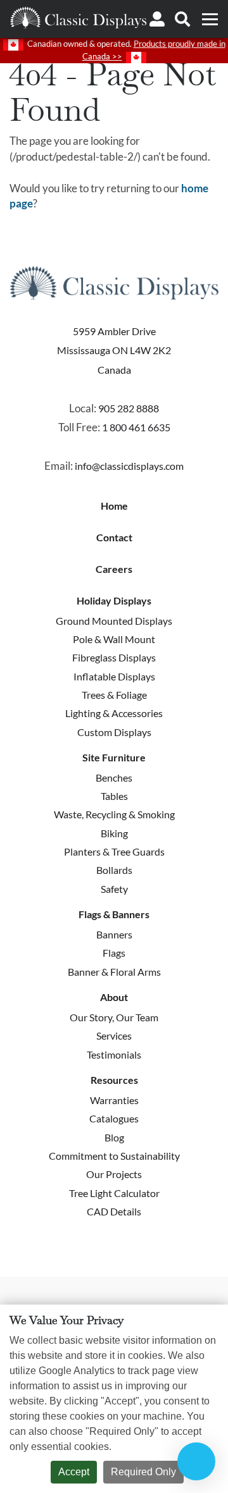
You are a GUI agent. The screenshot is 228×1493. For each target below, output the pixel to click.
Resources (114, 1080)
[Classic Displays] (78, 17)
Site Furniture (114, 758)
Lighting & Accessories (114, 713)
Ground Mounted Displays (114, 621)
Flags (114, 953)
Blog (114, 1137)
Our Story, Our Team (114, 1017)
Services (114, 1035)
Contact (114, 537)
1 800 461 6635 (136, 427)
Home (114, 506)
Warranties (114, 1100)
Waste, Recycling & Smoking (114, 814)
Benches (114, 777)
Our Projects (114, 1174)
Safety (114, 889)
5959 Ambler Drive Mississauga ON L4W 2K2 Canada (114, 350)
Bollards (114, 870)
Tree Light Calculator (114, 1193)
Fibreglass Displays (114, 657)
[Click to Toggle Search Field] (182, 19)
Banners (114, 934)
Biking (114, 833)
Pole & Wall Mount (114, 639)
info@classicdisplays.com (129, 466)
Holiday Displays (114, 601)
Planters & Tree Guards (114, 851)
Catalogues (114, 1118)
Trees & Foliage (114, 695)
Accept (73, 1471)
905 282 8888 (128, 408)
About (114, 997)
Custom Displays (114, 732)
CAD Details (114, 1211)
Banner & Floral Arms (114, 972)
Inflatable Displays (114, 676)
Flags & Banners (114, 914)
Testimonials (114, 1054)
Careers (114, 569)
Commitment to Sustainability (114, 1156)
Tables (114, 796)
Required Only (143, 1471)
